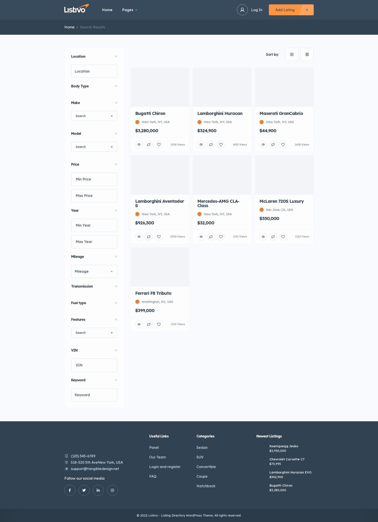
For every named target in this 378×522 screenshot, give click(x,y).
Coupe (202, 476)
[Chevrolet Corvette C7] (261, 462)
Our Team (157, 457)
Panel (154, 447)
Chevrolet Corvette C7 (287, 459)
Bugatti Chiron (281, 485)
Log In (256, 10)
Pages (127, 10)
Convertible (206, 467)
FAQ (152, 476)
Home (107, 10)
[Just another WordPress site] (76, 10)
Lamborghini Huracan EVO (291, 472)
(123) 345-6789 (83, 456)
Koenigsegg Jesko (284, 446)
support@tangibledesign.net (95, 469)
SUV (199, 457)
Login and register (164, 467)
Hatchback (205, 486)
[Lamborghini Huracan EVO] (261, 475)
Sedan (202, 447)
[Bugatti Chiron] (261, 489)
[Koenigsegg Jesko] (261, 449)
